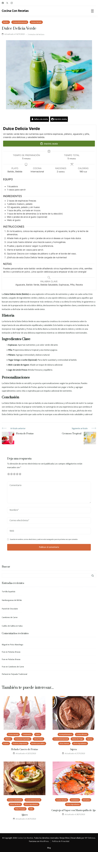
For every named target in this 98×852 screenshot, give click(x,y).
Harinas (89, 739)
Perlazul (5, 674)
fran (3, 652)
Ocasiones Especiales (22, 739)
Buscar (6, 566)
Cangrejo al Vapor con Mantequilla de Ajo (73, 810)
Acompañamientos (65, 734)
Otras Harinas (64, 743)
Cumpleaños (27, 734)
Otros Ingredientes (80, 743)
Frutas (38, 734)
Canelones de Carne (9, 617)
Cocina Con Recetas (15, 10)
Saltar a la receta (41, 119)
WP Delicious (90, 838)
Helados (8, 739)
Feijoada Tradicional (19, 674)
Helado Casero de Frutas (24, 749)
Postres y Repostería (20, 743)
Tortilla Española (8, 591)
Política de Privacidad (60, 841)
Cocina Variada (36, 22)
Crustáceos (75, 799)
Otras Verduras (15, 804)
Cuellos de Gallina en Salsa (12, 626)
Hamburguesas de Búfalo (12, 600)
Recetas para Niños (38, 743)
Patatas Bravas (14, 652)
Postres (6, 743)
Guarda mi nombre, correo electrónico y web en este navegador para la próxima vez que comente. (44, 539)
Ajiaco (24, 814)
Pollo (31, 808)
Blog (49, 847)
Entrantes (86, 799)
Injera (73, 749)
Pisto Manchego (16, 644)
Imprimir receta (60, 119)
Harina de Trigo (77, 739)
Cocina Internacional (20, 22)
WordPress (44, 841)
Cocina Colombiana (15, 799)
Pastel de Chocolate (10, 608)
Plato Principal (20, 808)
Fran (3, 666)
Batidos (5, 22)
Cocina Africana (81, 734)
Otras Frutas (38, 739)
